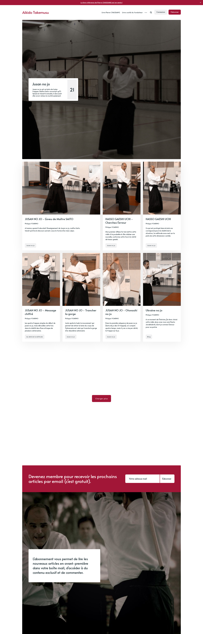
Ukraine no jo (154, 310)
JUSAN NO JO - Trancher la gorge (80, 312)
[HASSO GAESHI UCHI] (162, 206)
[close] (200, 2)
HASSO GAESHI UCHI (158, 219)
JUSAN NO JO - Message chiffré (40, 312)
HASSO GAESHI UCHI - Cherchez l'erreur (119, 220)
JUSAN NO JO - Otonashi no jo (121, 312)
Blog (149, 337)
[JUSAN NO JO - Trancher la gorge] (81, 297)
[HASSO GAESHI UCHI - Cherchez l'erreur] (122, 206)
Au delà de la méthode (34, 337)
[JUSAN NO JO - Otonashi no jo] (122, 297)
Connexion (160, 12)
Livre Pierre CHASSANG (111, 12)
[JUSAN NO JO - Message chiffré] (41, 297)
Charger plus (101, 398)
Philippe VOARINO (31, 223)
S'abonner (175, 12)
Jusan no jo (30, 245)
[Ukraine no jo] (162, 297)
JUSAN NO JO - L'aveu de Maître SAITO (49, 219)
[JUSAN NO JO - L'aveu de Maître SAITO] (61, 206)
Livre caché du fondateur (132, 12)
